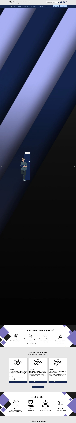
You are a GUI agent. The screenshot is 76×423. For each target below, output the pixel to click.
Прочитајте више (18, 381)
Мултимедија (40, 6)
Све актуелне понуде (38, 386)
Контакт (46, 6)
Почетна (10, 6)
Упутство (42, 169)
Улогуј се (56, 6)
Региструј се (63, 6)
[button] (74, 166)
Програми (24, 6)
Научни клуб (33, 6)
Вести (28, 6)
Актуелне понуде (17, 6)
